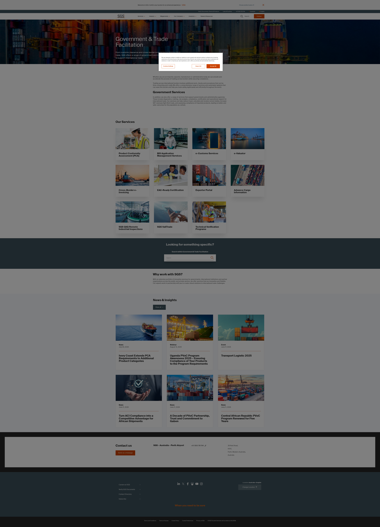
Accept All (213, 66)
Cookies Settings (168, 66)
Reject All (198, 66)
